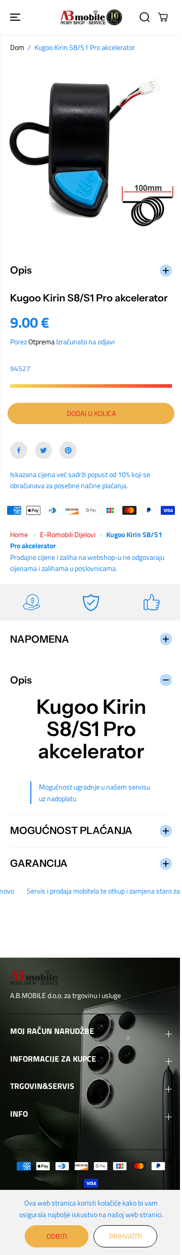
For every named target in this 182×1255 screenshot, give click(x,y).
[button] (16, 17)
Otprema (41, 347)
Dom (17, 47)
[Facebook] (18, 456)
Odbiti (54, 1236)
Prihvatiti (123, 1236)
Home (19, 540)
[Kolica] (163, 17)
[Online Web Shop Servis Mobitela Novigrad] (91, 17)
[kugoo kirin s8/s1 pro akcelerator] (91, 151)
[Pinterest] (68, 456)
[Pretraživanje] (144, 17)
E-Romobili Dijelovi (68, 540)
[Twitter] (43, 456)
